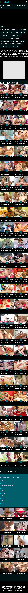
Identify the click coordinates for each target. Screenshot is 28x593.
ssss (2, 503)
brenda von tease (6, 47)
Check (5, 2)
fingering (4, 38)
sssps (3, 493)
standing (4, 44)
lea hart (16, 47)
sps (2, 496)
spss (2, 501)
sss (2, 498)
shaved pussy (5, 33)
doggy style (15, 33)
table (17, 38)
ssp (2, 483)
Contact (5, 590)
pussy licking (5, 35)
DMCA (15, 590)
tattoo (20, 35)
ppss (2, 491)
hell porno (23, 30)
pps (2, 481)
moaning (20, 44)
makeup (22, 41)
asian (13, 35)
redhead (23, 33)
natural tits (5, 41)
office (11, 38)
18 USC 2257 (10, 590)
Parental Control (21, 590)
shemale (7, 30)
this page (12, 588)
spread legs (15, 41)
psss (2, 488)
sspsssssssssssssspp (7, 486)
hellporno (14, 30)
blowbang (12, 44)
